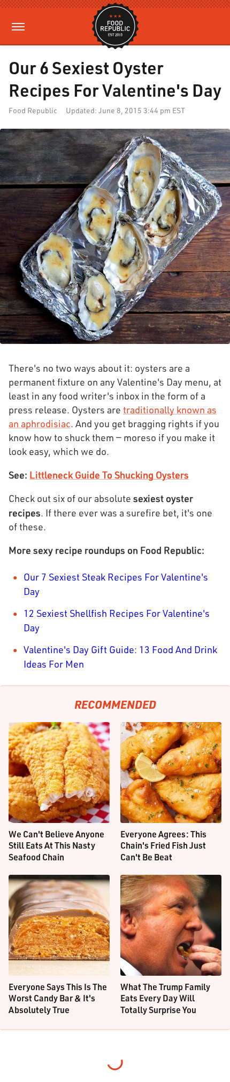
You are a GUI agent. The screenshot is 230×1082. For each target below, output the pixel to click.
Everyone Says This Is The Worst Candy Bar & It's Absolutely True (58, 998)
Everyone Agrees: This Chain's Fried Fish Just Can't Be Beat (163, 845)
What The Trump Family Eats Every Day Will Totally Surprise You (165, 998)
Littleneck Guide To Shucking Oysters (109, 475)
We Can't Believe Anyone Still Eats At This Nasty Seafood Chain (56, 845)
